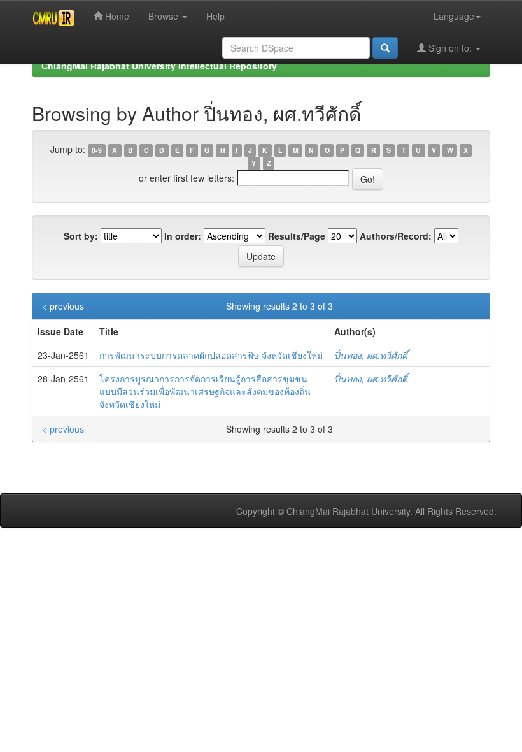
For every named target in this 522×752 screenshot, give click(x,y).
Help (215, 16)
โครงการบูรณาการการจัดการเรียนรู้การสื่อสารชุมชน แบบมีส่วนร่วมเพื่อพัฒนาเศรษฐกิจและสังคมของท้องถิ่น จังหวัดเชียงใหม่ (205, 391)
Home (115, 16)
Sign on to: (450, 47)
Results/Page (296, 235)
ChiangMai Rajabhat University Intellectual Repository (159, 65)
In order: (182, 235)
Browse (164, 16)
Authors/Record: (396, 235)
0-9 (97, 150)
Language (454, 16)
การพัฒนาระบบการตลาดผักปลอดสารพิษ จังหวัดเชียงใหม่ (211, 355)
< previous (63, 306)
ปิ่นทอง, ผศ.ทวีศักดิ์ (370, 355)
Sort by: (81, 235)
